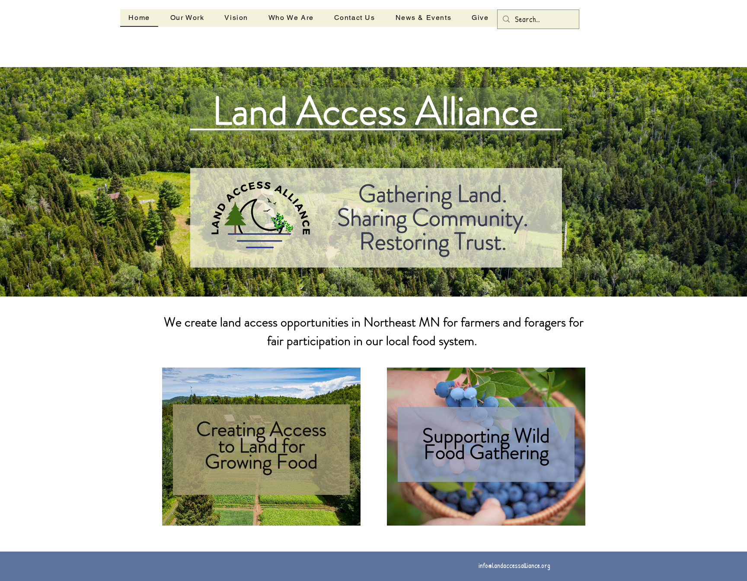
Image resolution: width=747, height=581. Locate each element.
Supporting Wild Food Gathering (486, 444)
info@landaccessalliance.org (514, 565)
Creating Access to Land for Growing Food (261, 445)
